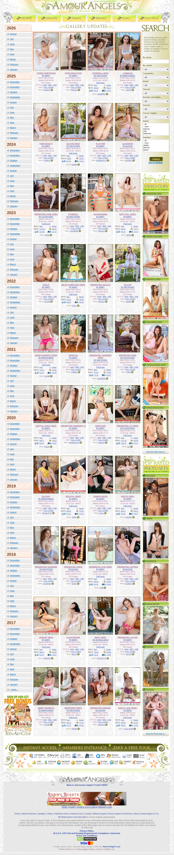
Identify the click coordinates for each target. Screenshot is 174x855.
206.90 (108, 584)
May (12, 49)
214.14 (136, 232)
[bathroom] (156, 133)
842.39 (123, 232)
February (14, 64)
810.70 (136, 511)
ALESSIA (128, 517)
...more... (14, 689)
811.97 (136, 723)
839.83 (123, 725)
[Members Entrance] (84, 750)
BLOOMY (46, 496)
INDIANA (101, 725)
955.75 (69, 723)
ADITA (128, 235)
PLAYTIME (100, 144)
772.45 (96, 375)
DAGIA (47, 447)
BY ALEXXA (127, 146)
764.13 (108, 88)
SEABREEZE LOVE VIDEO (100, 567)
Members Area (61, 814)
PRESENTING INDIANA (100, 708)
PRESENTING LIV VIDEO (127, 426)
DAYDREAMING (100, 214)
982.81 (69, 511)
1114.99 (42, 229)
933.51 (69, 299)
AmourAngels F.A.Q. (149, 814)
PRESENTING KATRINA (127, 567)
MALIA (74, 654)
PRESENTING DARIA (73, 567)
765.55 (54, 440)
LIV (128, 447)
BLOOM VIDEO (73, 144)
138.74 (136, 514)
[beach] (156, 150)
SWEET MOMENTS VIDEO (46, 355)
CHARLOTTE (47, 513)
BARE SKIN (100, 426)
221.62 (81, 514)
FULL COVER (49, 87)
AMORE (74, 164)
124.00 (108, 655)
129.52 (108, 91)
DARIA (74, 584)
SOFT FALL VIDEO (127, 214)
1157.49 (123, 440)
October (13, 92)
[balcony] (156, 129)
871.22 (68, 514)
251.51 (54, 232)
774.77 (136, 229)
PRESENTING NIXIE (127, 355)
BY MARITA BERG (127, 76)
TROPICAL (73, 355)
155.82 (136, 725)
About (136, 814)
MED (50, 85)
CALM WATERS (73, 637)
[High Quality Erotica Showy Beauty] (86, 804)
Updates (42, 814)
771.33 (81, 723)
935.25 (54, 229)
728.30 (108, 372)
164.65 (81, 725)
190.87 (54, 443)
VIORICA (47, 160)
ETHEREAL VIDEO (100, 73)
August (13, 34)
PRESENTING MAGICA (100, 285)
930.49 (96, 582)
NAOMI (47, 376)
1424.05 (42, 232)
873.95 (96, 372)
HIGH (45, 85)
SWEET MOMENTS (46, 708)
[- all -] (156, 124)
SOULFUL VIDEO (73, 496)
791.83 (81, 299)
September (15, 97)
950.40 (123, 723)
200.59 (81, 302)
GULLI (74, 305)
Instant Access (76, 814)
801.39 (41, 443)
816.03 (54, 652)
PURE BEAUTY (46, 144)
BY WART (46, 76)
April (12, 54)
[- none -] (156, 127)
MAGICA (74, 90)
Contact (88, 814)
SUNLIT (46, 285)
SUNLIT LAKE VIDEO (127, 708)
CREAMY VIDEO (46, 637)
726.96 (96, 652)
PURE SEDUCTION (73, 73)
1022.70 (123, 443)
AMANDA (47, 658)
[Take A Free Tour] (132, 750)
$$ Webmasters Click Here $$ (72, 817)
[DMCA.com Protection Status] (87, 840)
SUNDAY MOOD (100, 496)
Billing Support (100, 814)
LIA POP (47, 301)
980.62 (41, 652)
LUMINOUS (128, 73)
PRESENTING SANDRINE (46, 567)
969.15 (123, 511)
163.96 (54, 373)
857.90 (123, 514)
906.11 (41, 440)
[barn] (156, 131)
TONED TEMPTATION (46, 73)
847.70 (68, 725)
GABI (101, 588)
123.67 (108, 375)
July (12, 39)
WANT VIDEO (100, 637)
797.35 (81, 511)
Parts (95, 85)
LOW (55, 85)
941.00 (136, 440)
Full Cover (100, 83)
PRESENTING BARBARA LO (73, 426)
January (13, 69)
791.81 (81, 158)
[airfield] (156, 145)
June (12, 44)
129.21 (54, 655)
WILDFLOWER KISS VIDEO (73, 285)
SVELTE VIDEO (127, 496)
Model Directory (29, 814)
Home (17, 814)
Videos (50, 814)
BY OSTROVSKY (46, 217)
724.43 (41, 370)
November (15, 87)
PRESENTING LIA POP (128, 637)
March (13, 59)
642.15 (96, 655)
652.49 (41, 373)
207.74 (136, 443)
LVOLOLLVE (101, 658)
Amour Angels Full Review (120, 814)
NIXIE (47, 235)
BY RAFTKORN (100, 76)
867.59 (41, 655)
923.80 (96, 88)
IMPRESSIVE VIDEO (73, 708)
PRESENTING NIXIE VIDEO (46, 214)
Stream (108, 85)
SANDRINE (101, 94)
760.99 (108, 582)
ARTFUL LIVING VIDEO (46, 426)
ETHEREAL (73, 214)
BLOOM (127, 285)
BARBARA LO (101, 160)
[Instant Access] (39, 750)
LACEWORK (127, 144)
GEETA (128, 90)
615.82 (54, 370)
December (15, 82)
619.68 (108, 652)
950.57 (123, 229)
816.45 (96, 91)
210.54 (81, 161)
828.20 (68, 302)
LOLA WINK (128, 729)
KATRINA (128, 160)
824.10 (96, 584)
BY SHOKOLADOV (100, 640)
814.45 (68, 161)
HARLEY (47, 90)
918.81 (69, 158)
